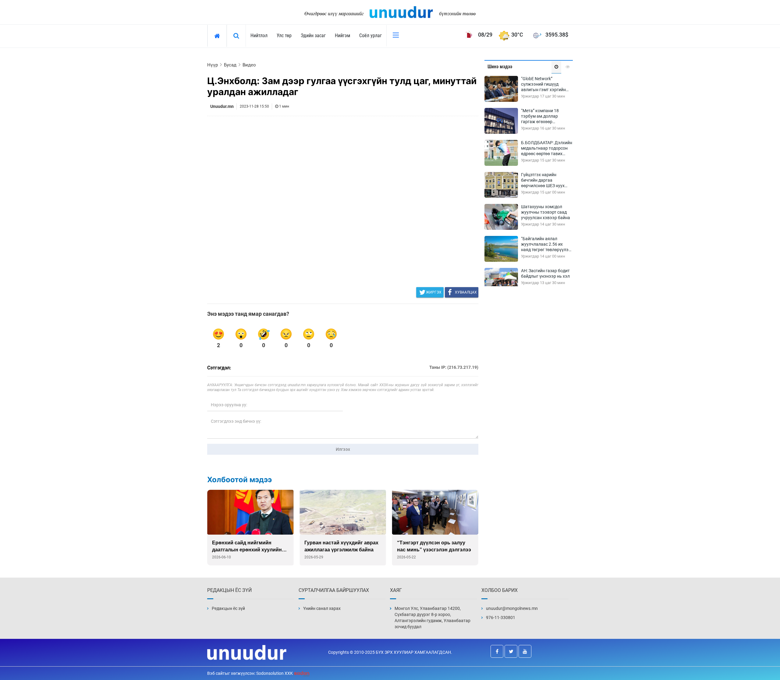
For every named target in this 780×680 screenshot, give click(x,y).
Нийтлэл (259, 35)
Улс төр (284, 35)
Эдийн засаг (313, 35)
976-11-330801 (500, 617)
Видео (249, 65)
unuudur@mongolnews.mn (512, 608)
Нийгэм (342, 35)
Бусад (230, 65)
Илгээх (343, 449)
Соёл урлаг (370, 35)
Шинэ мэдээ (500, 66)
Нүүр (212, 65)
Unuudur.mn (222, 106)
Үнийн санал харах (322, 608)
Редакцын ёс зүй (228, 608)
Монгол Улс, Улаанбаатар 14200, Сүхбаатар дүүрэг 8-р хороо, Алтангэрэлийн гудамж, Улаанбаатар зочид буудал (432, 617)
